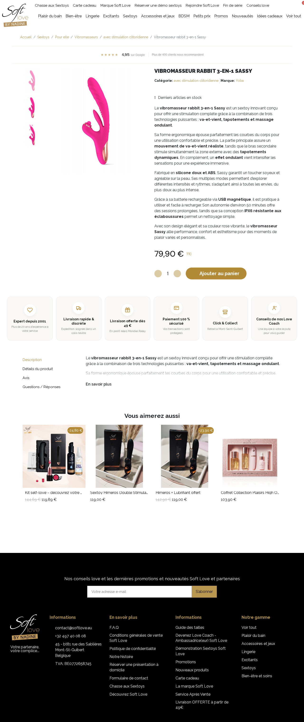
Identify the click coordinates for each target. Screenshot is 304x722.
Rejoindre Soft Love (202, 5)
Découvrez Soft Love (128, 694)
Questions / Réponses (41, 387)
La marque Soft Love (194, 686)
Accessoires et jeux (258, 643)
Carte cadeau (84, 5)
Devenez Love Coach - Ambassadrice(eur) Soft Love (201, 638)
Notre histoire (121, 656)
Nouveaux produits (192, 670)
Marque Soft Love (115, 5)
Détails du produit (38, 369)
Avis (26, 378)
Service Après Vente (193, 694)
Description (32, 360)
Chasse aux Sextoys (52, 5)
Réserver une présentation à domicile (133, 667)
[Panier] (302, 5)
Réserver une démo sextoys (158, 5)
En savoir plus (98, 384)
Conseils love (258, 5)
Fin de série (232, 5)
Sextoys (249, 668)
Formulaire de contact (128, 678)
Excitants (250, 660)
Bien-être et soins (257, 676)
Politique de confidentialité (132, 648)
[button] (284, 6)
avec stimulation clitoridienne (196, 81)
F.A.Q (114, 627)
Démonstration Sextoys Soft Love (201, 651)
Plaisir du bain (253, 635)
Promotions (186, 662)
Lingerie (248, 651)
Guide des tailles (190, 627)
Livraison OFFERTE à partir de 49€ (202, 705)
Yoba (240, 81)
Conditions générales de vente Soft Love (136, 638)
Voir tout (249, 627)
